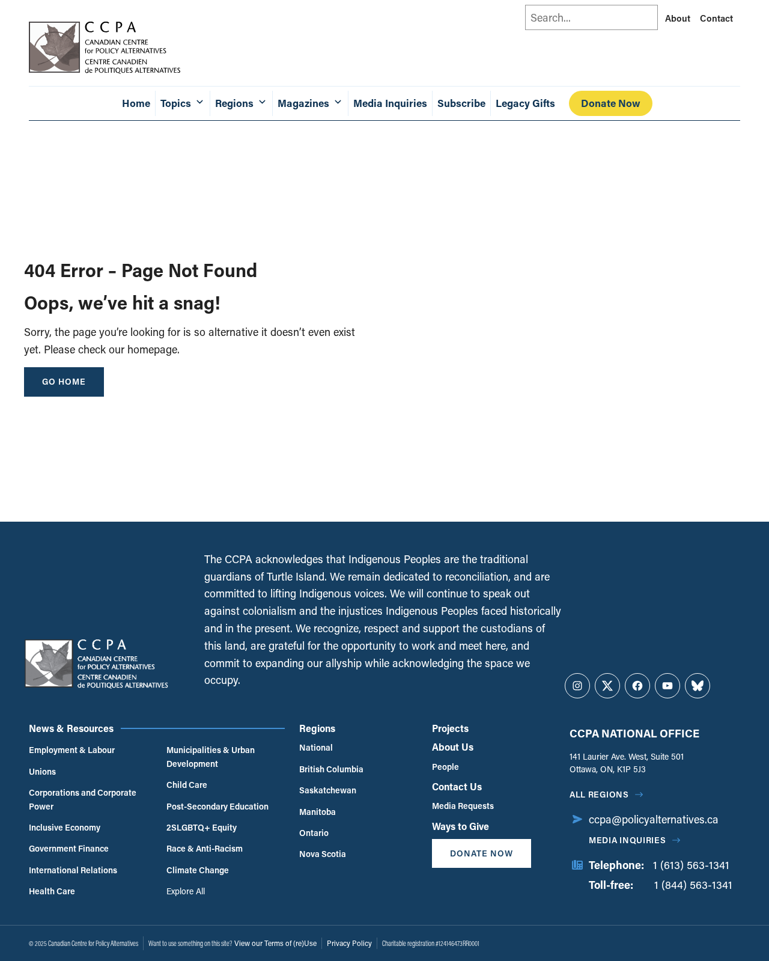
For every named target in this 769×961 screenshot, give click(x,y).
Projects (450, 728)
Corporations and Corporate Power (82, 799)
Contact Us (457, 786)
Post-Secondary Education (217, 806)
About (677, 18)
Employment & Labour (72, 749)
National (316, 747)
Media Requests (463, 805)
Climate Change (197, 870)
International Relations (73, 870)
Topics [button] (175, 103)
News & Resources (71, 728)
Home (136, 103)
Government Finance (69, 848)
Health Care (52, 891)
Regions (317, 728)
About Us (452, 746)
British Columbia (331, 769)
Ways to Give (460, 826)
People (445, 766)
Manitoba (317, 811)
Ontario (314, 832)
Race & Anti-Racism (204, 848)
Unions (42, 771)
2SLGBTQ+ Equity (201, 827)
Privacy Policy (349, 943)
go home (64, 381)
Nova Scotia (322, 853)
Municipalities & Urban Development (210, 756)
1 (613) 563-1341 (691, 865)
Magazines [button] (303, 103)
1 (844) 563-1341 (693, 884)
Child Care (186, 784)
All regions (599, 794)
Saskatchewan (327, 790)
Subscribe (461, 103)
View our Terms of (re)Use (275, 943)
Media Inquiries (390, 103)
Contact (716, 18)
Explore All (185, 891)
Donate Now (610, 103)
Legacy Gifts (525, 103)
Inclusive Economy (64, 827)
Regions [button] (234, 103)
